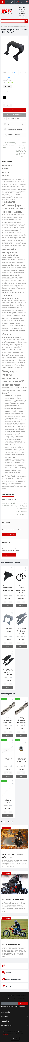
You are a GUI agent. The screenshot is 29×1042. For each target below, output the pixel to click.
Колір (4, 94)
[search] (26, 21)
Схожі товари (6, 175)
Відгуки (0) (5, 169)
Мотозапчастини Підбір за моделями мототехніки (15, 26)
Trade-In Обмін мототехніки (13, 979)
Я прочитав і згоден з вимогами (13, 1007)
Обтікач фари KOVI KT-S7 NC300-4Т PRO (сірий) (8, 630)
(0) (14, 72)
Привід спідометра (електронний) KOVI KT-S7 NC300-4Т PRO (21, 589)
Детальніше (5, 1034)
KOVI (9, 77)
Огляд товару (7, 162)
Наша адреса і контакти (15, 129)
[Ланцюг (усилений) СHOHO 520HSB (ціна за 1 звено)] (8, 708)
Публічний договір (13, 118)
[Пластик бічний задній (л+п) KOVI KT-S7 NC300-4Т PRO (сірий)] (21, 619)
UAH (21, 2)
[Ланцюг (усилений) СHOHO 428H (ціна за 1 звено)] (21, 708)
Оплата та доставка (14, 134)
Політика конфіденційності (14, 1006)
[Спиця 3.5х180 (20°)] (8, 749)
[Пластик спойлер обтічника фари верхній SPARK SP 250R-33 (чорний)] (8, 576)
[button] (12, 2)
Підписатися (23, 1003)
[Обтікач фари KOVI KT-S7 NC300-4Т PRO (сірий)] (8, 619)
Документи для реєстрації (15, 124)
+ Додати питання (9, 555)
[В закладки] (12, 568)
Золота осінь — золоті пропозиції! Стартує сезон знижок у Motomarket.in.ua (12, 855)
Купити (14, 110)
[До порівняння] (12, 570)
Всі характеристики (22, 139)
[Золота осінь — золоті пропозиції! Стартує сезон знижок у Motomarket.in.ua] (14, 838)
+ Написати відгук (9, 534)
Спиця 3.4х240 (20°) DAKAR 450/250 (8, 800)
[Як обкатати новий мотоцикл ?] (14, 929)
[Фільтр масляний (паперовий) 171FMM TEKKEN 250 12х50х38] (21, 749)
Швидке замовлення (14, 115)
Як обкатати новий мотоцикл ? (11, 944)
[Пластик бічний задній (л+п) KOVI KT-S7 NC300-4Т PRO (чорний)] (8, 660)
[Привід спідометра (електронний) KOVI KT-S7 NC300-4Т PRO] (21, 576)
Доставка (8, 972)
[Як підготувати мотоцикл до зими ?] (14, 884)
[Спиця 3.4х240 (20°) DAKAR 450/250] (8, 790)
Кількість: (5, 102)
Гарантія (7, 966)
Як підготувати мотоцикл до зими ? (13, 899)
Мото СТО (8, 986)
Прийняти (15, 1039)
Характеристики (7, 165)
